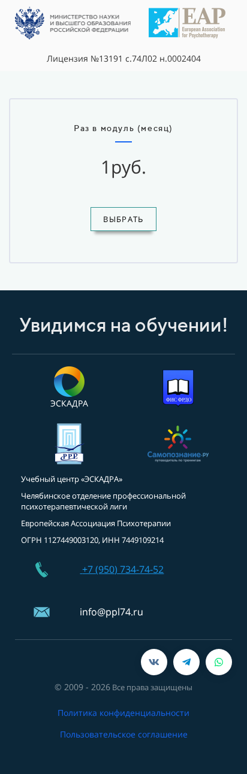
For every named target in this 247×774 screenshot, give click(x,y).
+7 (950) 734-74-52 (123, 569)
